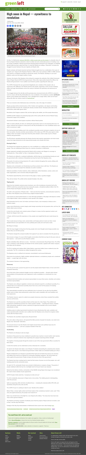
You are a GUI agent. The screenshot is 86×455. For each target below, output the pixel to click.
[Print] (15, 26)
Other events (71, 106)
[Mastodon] (8, 26)
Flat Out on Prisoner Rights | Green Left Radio (69, 163)
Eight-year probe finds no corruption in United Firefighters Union (70, 216)
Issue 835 (17, 23)
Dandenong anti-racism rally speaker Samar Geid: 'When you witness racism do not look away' (70, 188)
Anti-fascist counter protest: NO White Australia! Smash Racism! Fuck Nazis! (70, 102)
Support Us (14, 9)
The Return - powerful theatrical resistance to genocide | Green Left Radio (70, 159)
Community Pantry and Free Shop (70, 93)
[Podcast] (64, 209)
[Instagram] (70, 209)
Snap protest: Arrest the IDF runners (69, 90)
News (6, 435)
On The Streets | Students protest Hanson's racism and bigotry (70, 171)
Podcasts (19, 437)
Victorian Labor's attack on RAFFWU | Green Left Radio (69, 167)
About (29, 435)
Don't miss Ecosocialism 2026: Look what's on (70, 192)
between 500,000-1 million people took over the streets (34, 60)
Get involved (31, 9)
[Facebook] (10, 26)
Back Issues (7, 441)
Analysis (7, 437)
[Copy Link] (20, 26)
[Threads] (76, 209)
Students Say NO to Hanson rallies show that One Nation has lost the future (70, 202)
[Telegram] (72, 209)
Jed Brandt (26, 409)
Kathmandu (10, 21)
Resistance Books (44, 437)
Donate (75, 2)
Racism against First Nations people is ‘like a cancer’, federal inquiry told (70, 225)
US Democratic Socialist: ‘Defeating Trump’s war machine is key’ (70, 230)
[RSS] (78, 209)
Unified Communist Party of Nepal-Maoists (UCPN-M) (40, 409)
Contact (29, 438)
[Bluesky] (13, 26)
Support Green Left (68, 128)
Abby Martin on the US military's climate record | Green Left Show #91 (70, 175)
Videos (18, 438)
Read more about (57, 450)
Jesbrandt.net (30, 98)
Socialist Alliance (43, 438)
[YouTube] (63, 209)
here (53, 405)
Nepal (53, 409)
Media (20, 9)
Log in (79, 2)
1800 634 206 (19, 426)
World (22, 23)
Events (25, 9)
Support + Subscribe (67, 2)
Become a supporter (13, 422)
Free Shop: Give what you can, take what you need (70, 97)
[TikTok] (68, 209)
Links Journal (42, 435)
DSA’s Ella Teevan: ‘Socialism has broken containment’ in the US (70, 234)
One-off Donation (16, 420)
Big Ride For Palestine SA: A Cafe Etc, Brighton (70, 85)
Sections (7, 9)
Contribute (30, 437)
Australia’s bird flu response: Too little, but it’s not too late (70, 220)
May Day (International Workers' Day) (14, 409)
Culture (6, 440)
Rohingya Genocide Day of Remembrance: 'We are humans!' (70, 183)
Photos (18, 435)
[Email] (18, 26)
